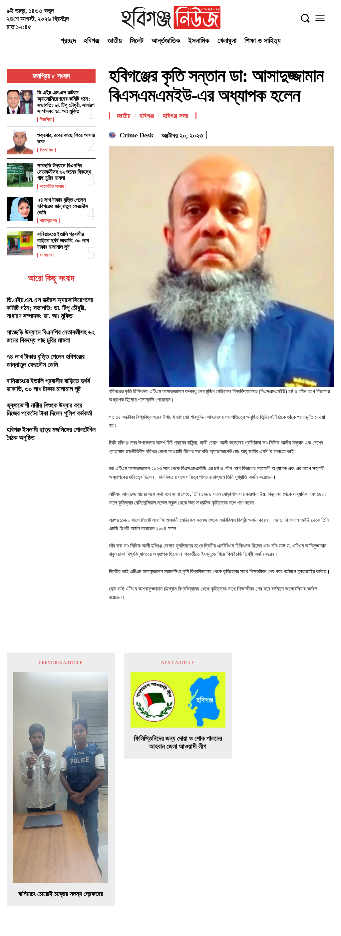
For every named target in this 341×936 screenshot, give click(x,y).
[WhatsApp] (327, 134)
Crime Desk (137, 135)
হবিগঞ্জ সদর (175, 115)
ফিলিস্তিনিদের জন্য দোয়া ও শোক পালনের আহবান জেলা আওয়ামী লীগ (178, 742)
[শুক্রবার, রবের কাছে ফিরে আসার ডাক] (20, 142)
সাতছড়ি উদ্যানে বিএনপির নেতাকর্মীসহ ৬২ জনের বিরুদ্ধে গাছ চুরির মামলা (64, 171)
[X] (297, 134)
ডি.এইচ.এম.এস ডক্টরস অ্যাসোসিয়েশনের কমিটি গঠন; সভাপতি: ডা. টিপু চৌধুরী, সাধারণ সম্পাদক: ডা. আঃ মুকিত (66, 101)
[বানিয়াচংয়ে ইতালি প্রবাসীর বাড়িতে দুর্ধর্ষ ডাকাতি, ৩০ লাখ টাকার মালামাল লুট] (20, 243)
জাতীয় (124, 115)
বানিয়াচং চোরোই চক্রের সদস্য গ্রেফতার (60, 893)
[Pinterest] (312, 134)
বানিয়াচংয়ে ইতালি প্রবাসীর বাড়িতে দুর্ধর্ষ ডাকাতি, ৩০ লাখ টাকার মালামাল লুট (63, 240)
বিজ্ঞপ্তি (46, 119)
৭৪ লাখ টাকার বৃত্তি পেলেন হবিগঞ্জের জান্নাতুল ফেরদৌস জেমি (62, 206)
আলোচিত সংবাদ (52, 186)
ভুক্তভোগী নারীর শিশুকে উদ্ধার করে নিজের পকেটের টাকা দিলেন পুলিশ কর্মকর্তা (49, 409)
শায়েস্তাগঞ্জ (48, 220)
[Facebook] (281, 134)
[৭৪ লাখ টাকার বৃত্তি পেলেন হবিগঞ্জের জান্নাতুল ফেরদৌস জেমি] (20, 209)
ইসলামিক (46, 150)
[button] (305, 18)
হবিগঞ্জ (147, 115)
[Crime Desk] (113, 135)
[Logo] (170, 18)
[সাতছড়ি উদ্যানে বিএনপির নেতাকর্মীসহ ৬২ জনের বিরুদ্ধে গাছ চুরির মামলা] (20, 175)
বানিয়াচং (46, 255)
